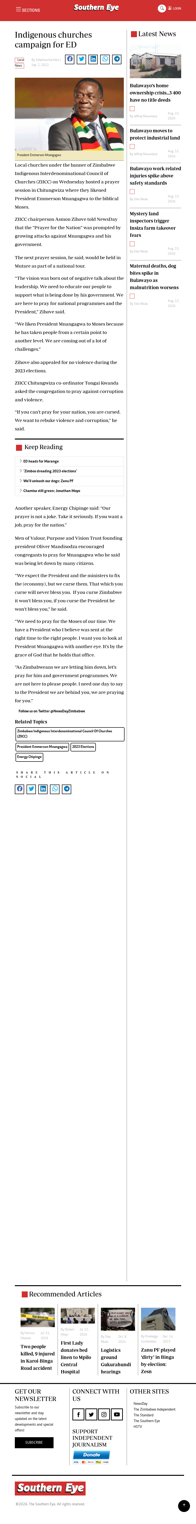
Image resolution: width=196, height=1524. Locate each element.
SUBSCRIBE (34, 1443)
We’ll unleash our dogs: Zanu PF (48, 481)
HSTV (138, 1427)
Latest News (157, 34)
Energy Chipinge (29, 757)
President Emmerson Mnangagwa (42, 747)
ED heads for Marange (41, 461)
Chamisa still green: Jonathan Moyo (51, 491)
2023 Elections (83, 747)
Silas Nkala (141, 199)
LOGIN (176, 8)
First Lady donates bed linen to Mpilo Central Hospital (76, 1357)
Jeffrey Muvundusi (145, 116)
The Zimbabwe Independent (154, 1410)
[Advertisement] (69, 1045)
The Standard (143, 1415)
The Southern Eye (147, 1421)
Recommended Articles (65, 1294)
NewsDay (140, 1404)
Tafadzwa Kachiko (47, 60)
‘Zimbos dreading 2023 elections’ (50, 471)
